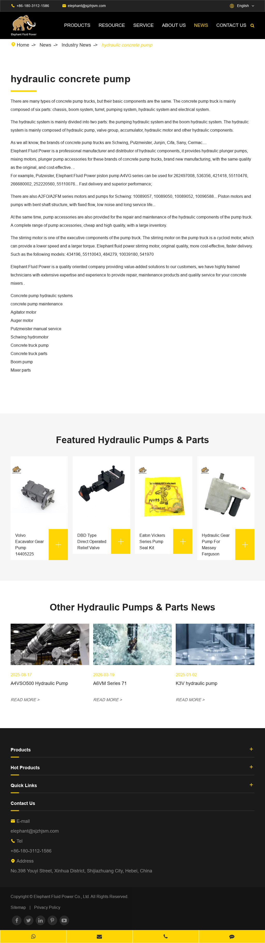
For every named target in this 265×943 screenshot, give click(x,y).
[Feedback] (232, 937)
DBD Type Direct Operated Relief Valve (100, 541)
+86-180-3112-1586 (33, 6)
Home (23, 45)
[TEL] (165, 937)
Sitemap (18, 907)
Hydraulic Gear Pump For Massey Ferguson (225, 544)
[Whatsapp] (33, 937)
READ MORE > (25, 699)
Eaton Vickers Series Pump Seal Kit (162, 541)
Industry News (76, 45)
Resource (112, 25)
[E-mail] (99, 937)
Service (143, 25)
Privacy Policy (47, 907)
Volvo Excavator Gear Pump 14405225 (38, 544)
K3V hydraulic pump (196, 683)
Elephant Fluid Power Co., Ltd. (62, 896)
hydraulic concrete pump (126, 45)
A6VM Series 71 (110, 683)
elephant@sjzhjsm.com (87, 6)
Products (77, 25)
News (201, 25)
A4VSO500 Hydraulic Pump (39, 683)
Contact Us (231, 25)
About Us (174, 25)
